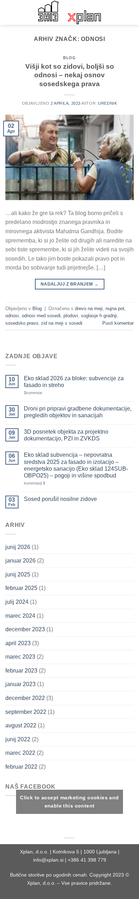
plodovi (70, 315)
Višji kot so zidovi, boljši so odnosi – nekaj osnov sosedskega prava (69, 75)
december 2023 (25, 629)
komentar (33, 393)
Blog (69, 58)
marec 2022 (20, 753)
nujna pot (114, 308)
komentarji (34, 483)
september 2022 (25, 712)
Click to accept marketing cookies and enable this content (69, 802)
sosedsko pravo (21, 323)
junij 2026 (17, 547)
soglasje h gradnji (99, 315)
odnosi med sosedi (41, 315)
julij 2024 (17, 602)
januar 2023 (20, 684)
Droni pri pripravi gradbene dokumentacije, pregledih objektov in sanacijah (78, 412)
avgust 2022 (20, 725)
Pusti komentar (118, 323)
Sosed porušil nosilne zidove (60, 499)
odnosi (12, 315)
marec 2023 (20, 657)
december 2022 (25, 698)
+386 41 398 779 (87, 860)
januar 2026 (20, 561)
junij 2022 (17, 739)
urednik (107, 103)
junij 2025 (17, 574)
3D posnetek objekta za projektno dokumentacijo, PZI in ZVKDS (66, 435)
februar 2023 (21, 671)
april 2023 (18, 643)
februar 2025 (21, 588)
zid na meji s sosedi (61, 323)
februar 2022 (21, 767)
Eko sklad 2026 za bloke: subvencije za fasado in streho (74, 381)
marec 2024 (20, 616)
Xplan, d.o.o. (34, 851)
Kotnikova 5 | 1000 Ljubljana (85, 851)
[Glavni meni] (9, 12)
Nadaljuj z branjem (69, 284)
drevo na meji (89, 308)
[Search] (131, 12)
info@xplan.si (48, 860)
